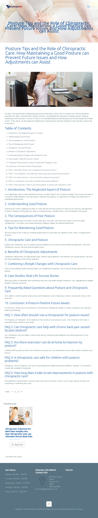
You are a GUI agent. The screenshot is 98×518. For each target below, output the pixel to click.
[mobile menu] (88, 7)
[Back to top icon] (49, 504)
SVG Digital (78, 509)
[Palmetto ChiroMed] (14, 6)
